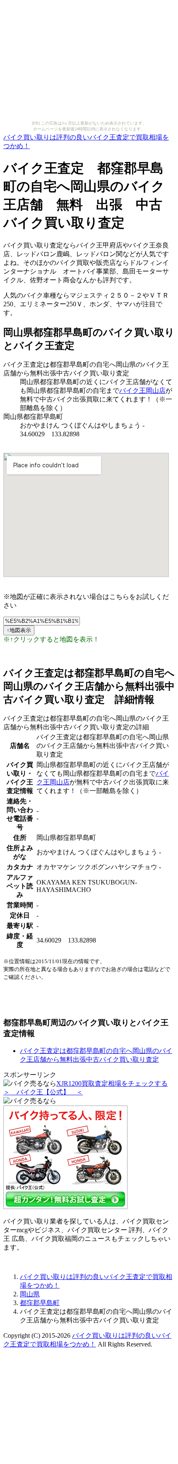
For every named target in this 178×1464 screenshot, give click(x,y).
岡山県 (30, 1294)
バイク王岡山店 (142, 390)
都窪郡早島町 (40, 1302)
